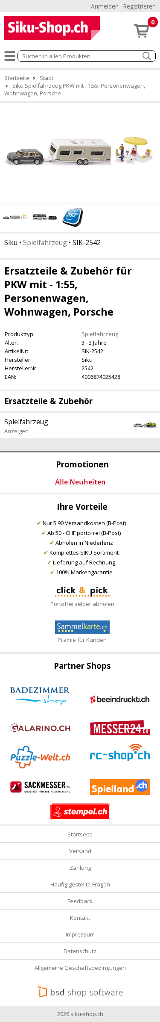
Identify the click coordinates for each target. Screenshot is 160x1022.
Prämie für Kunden (82, 640)
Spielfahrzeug (45, 242)
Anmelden (105, 6)
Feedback (80, 901)
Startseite (80, 834)
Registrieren (139, 6)
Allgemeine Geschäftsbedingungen (80, 968)
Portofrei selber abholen (82, 604)
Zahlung (80, 867)
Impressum (80, 934)
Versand (80, 851)
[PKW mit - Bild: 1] (80, 152)
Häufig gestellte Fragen (80, 884)
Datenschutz (80, 951)
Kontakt (80, 918)
